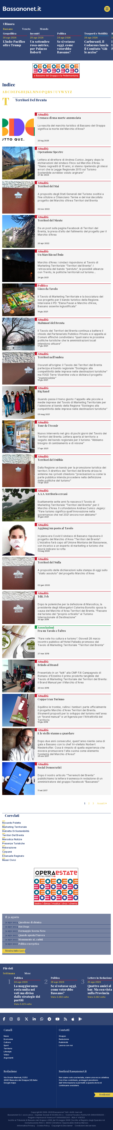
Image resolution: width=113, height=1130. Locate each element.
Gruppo (62, 1036)
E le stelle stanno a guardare (56, 733)
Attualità (43, 114)
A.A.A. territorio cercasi (52, 494)
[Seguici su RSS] (65, 1019)
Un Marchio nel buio (50, 254)
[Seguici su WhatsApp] (42, 1019)
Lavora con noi (66, 1045)
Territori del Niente (50, 220)
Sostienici (104, 1094)
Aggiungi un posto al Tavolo (55, 528)
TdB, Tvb (43, 596)
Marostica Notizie (12, 839)
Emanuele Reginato (13, 855)
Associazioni (46, 627)
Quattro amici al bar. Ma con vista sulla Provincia (100, 989)
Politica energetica (28, 943)
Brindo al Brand (48, 665)
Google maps (10, 1083)
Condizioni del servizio (85, 1125)
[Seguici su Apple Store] (73, 1019)
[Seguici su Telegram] (49, 1019)
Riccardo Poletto (11, 822)
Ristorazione (9, 847)
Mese (27, 973)
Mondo (44, 28)
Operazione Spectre (50, 152)
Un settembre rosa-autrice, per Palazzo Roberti (39, 46)
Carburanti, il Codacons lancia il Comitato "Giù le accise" (96, 46)
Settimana (9, 973)
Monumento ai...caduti (30, 939)
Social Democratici (49, 767)
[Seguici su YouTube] (57, 1019)
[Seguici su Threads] (19, 1019)
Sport (6, 1045)
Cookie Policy (43, 1125)
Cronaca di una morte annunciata (59, 118)
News (6, 1036)
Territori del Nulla (49, 562)
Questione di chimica (29, 922)
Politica (43, 285)
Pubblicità (63, 1042)
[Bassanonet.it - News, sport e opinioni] (56, 8)
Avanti (101, 803)
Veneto (26, 28)
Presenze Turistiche (13, 843)
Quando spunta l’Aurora (31, 935)
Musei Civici (9, 860)
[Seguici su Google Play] (80, 1019)
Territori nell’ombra (51, 357)
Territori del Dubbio (50, 460)
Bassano (8, 28)
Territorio (8, 1048)
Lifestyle (7, 1051)
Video (6, 1054)
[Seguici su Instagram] (11, 1019)
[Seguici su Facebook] (4, 1019)
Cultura (7, 1042)
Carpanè (7, 851)
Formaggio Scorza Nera (31, 931)
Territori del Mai (48, 186)
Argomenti (8, 1058)
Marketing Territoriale (14, 826)
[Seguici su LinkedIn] (34, 1019)
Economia (8, 1039)
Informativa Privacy (26, 1125)
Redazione (64, 1039)
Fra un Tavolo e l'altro (52, 631)
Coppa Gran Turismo (51, 699)
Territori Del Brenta (13, 835)
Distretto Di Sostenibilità (15, 831)
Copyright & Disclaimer (62, 1125)
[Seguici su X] (26, 1019)
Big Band (43, 391)
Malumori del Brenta (51, 323)
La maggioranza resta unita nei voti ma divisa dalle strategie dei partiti (27, 993)
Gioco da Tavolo (48, 289)
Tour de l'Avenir (48, 425)
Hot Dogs (23, 926)
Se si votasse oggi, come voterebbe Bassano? (66, 46)
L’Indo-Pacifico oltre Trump (14, 43)
